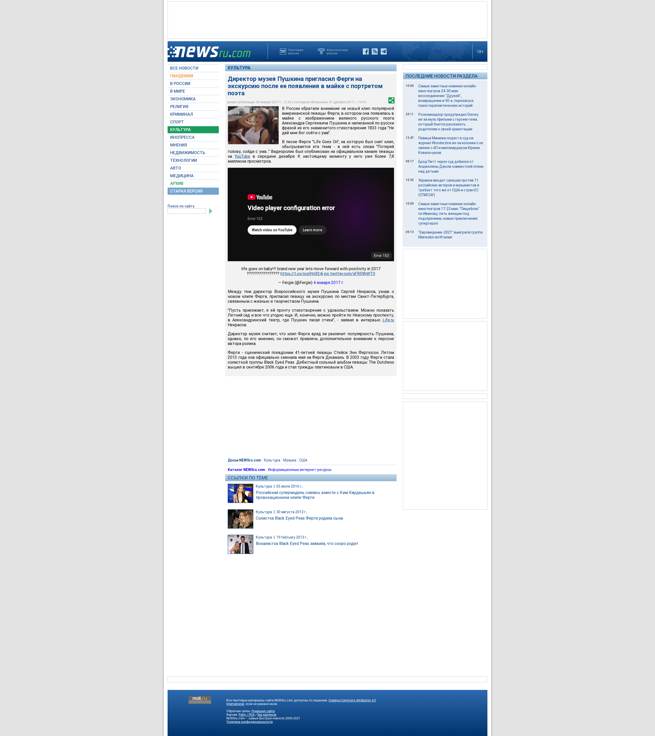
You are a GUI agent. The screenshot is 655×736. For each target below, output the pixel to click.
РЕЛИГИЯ (179, 106)
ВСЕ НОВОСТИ (184, 68)
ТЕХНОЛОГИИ (183, 160)
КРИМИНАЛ (181, 114)
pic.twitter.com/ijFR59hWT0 (349, 273)
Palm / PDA (247, 715)
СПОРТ (177, 122)
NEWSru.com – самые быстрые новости (255, 718)
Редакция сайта (263, 711)
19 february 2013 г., (292, 537)
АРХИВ (176, 183)
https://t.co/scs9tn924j (301, 273)
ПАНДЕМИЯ (181, 75)
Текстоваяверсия (295, 51)
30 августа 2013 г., (291, 512)
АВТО (175, 168)
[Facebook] (366, 51)
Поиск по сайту (181, 206)
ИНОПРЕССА (182, 137)
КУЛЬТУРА (180, 129)
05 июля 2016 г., (289, 486)
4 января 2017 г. (328, 282)
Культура (239, 67)
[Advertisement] (327, 19)
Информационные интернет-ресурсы (299, 470)
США (303, 460)
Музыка (289, 460)
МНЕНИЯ (178, 145)
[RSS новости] (375, 51)
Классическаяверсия (337, 51)
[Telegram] (384, 51)
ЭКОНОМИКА (183, 99)
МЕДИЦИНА (182, 175)
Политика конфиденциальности (249, 722)
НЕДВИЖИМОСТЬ (187, 152)
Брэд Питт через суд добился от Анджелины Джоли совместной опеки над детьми (450, 166)
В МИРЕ (177, 91)
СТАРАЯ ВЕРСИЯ (186, 191)
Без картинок (266, 715)
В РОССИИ (180, 83)
